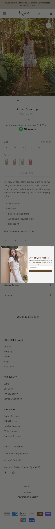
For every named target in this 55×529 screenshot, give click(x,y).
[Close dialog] (52, 248)
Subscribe (40, 271)
